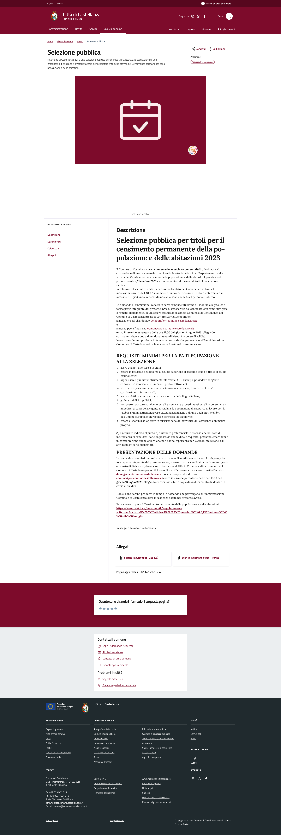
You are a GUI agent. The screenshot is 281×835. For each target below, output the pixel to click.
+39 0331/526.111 (58, 792)
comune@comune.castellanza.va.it (70, 806)
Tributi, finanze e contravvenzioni (158, 738)
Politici (49, 748)
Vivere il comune (65, 41)
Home (50, 41)
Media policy (52, 820)
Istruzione (206, 29)
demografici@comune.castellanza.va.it (174, 320)
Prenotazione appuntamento (108, 783)
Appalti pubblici (101, 748)
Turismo (97, 757)
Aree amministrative (55, 734)
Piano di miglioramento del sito (157, 802)
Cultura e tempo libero (104, 734)
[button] (216, 3)
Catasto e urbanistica (104, 752)
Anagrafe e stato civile (105, 729)
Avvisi (193, 738)
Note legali (147, 788)
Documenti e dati (54, 757)
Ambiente (147, 743)
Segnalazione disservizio (105, 788)
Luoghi (194, 758)
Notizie (194, 729)
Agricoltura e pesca (151, 757)
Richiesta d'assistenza (104, 793)
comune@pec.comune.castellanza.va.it (170, 328)
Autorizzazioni (149, 752)
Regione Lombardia (55, 3)
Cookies (146, 793)
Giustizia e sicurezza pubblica (156, 734)
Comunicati (196, 734)
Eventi (80, 41)
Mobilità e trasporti (103, 762)
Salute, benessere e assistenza (157, 748)
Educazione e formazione (154, 729)
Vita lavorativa (101, 738)
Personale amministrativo (58, 752)
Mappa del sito (117, 820)
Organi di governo (54, 729)
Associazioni (174, 29)
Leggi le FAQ (100, 779)
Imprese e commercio (104, 743)
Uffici (48, 738)
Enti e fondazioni (54, 743)
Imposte (191, 29)
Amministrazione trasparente (156, 779)
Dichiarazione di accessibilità (155, 797)
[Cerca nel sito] (229, 16)
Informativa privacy (151, 783)
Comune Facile (181, 824)
